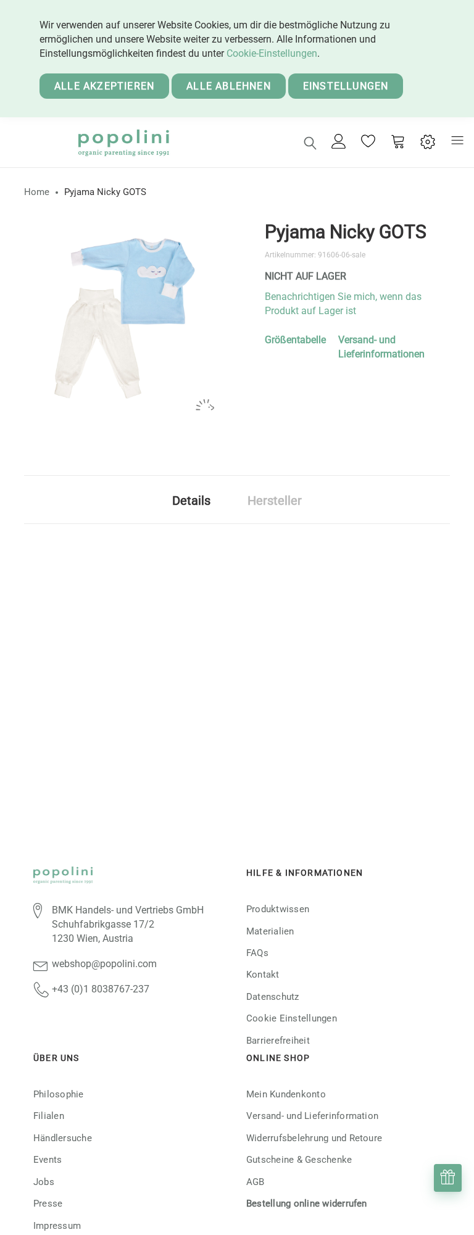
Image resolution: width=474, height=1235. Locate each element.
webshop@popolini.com (104, 964)
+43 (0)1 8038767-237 (100, 989)
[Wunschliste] (368, 143)
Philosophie (58, 1094)
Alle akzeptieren (104, 86)
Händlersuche (62, 1138)
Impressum (57, 1225)
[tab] (191, 499)
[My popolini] (338, 142)
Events (47, 1159)
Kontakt (263, 974)
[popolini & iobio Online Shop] (123, 142)
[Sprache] (427, 142)
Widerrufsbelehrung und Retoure (314, 1138)
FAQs (257, 952)
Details (191, 500)
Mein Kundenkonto (286, 1094)
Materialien (270, 931)
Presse (47, 1203)
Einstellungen (346, 86)
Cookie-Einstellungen (272, 53)
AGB (255, 1181)
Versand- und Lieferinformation (312, 1115)
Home (36, 192)
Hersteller (274, 500)
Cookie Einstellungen (291, 1018)
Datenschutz (272, 996)
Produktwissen (277, 909)
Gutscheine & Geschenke (299, 1159)
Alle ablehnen (228, 86)
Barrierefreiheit (278, 1040)
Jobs (43, 1181)
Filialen (48, 1115)
